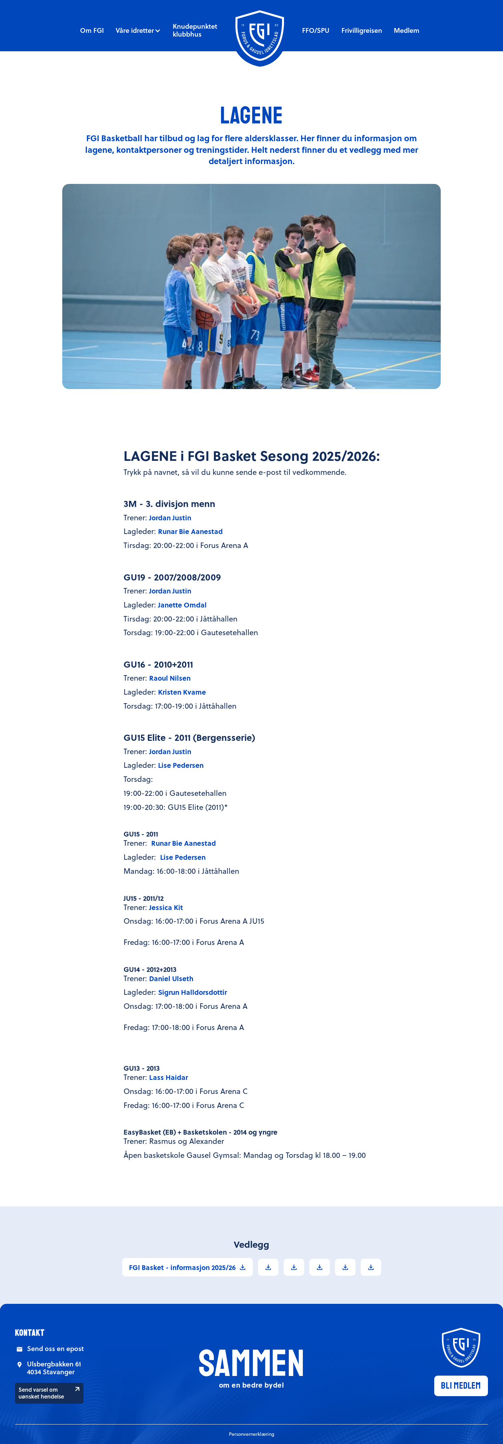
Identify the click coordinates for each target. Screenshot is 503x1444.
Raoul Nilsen (170, 678)
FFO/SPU (316, 30)
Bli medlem (461, 1385)
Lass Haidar (168, 1077)
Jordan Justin (170, 517)
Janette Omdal (182, 605)
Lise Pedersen (181, 765)
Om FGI (92, 30)
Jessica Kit (166, 907)
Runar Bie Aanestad (190, 531)
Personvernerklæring (251, 1434)
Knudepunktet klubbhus (195, 30)
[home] (260, 35)
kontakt (30, 1332)
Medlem (407, 30)
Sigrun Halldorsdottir (192, 992)
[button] (138, 30)
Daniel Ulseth (171, 978)
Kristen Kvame (182, 692)
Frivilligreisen (361, 30)
